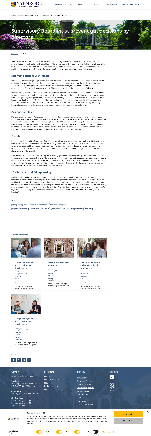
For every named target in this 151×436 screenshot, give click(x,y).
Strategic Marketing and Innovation (59, 263)
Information (112, 4)
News (20, 15)
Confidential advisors (85, 384)
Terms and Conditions (85, 381)
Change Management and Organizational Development (24, 265)
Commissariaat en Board (38, 205)
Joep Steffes (56, 209)
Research (14, 54)
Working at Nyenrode (85, 388)
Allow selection (128, 421)
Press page (81, 401)
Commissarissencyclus (58, 205)
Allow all (129, 414)
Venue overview (83, 391)
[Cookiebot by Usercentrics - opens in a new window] (13, 432)
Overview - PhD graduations (73, 209)
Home (13, 15)
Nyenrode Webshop (85, 404)
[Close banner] (148, 412)
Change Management (19, 205)
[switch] (59, 432)
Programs (59, 4)
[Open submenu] (65, 4)
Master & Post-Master (52, 379)
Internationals (82, 394)
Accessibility (81, 378)
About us (96, 4)
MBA (46, 383)
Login (79, 397)
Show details (107, 432)
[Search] (124, 4)
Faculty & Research (78, 4)
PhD (46, 389)
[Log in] (128, 4)
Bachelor (47, 376)
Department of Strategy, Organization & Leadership (30, 209)
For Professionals (51, 386)
